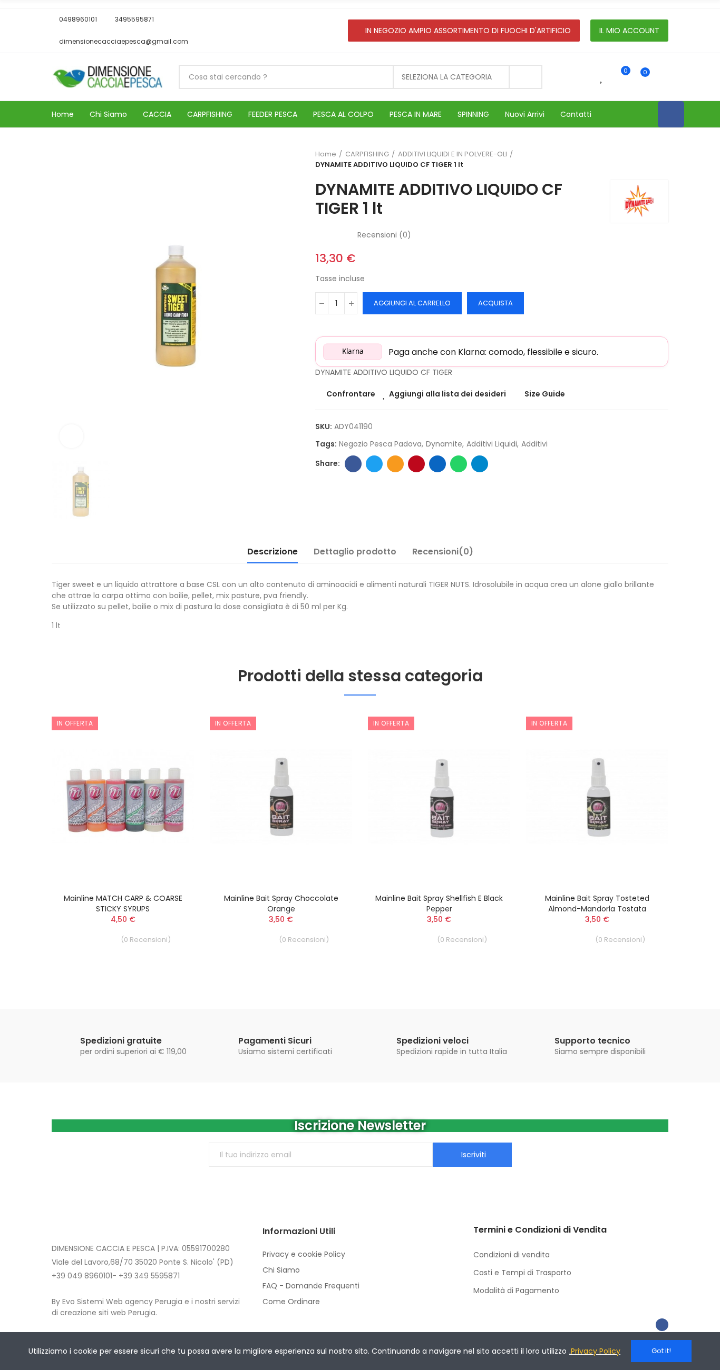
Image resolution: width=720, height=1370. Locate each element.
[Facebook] (671, 114)
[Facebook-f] (662, 1324)
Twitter (374, 463)
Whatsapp (458, 463)
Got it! (661, 1351)
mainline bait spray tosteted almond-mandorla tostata (597, 903)
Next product (660, 159)
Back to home (647, 159)
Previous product (634, 159)
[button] (74, 19)
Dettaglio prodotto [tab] (355, 551)
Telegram (479, 463)
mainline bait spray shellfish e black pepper (439, 903)
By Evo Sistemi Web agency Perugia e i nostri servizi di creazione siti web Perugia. (146, 1307)
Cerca (525, 77)
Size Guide (544, 394)
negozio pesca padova (380, 444)
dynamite (444, 444)
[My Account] (663, 77)
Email (395, 463)
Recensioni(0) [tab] (442, 551)
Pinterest (416, 463)
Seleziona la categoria (447, 77)
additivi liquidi (491, 444)
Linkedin (437, 463)
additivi (534, 444)
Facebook (353, 463)
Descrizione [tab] (272, 551)
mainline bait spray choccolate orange (281, 903)
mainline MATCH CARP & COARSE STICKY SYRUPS (123, 903)
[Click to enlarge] (71, 436)
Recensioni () (384, 235)
